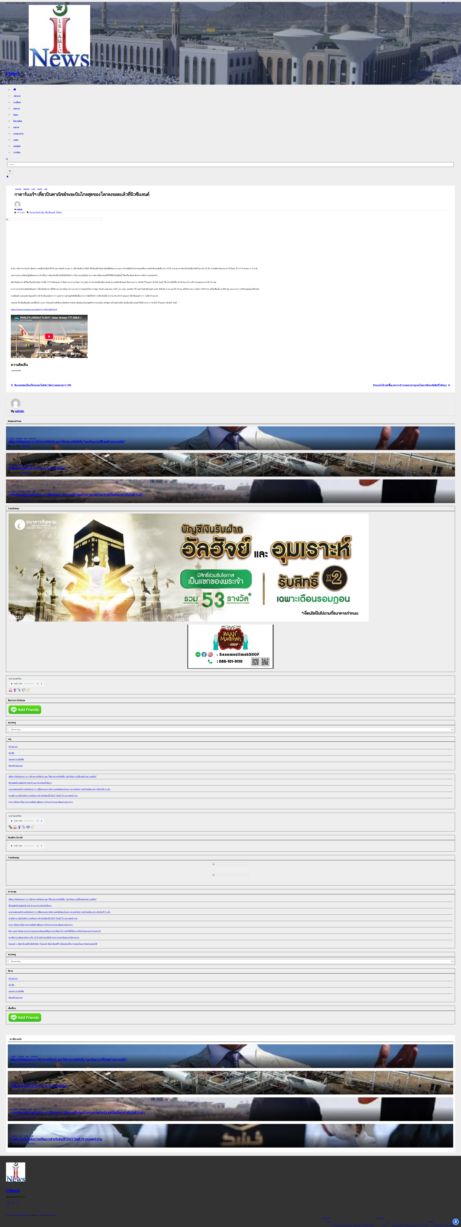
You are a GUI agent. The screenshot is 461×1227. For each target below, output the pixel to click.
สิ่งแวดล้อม (17, 121)
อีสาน (413, 1225)
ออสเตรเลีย (26, 189)
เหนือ (401, 1225)
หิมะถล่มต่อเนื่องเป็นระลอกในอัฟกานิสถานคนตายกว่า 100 (42, 385)
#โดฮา (59, 212)
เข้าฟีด (11, 753)
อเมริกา (349, 1225)
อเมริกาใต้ (356, 1225)
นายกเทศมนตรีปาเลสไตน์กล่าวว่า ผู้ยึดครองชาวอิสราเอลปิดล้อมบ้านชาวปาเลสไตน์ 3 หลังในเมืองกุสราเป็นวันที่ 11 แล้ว (75, 494)
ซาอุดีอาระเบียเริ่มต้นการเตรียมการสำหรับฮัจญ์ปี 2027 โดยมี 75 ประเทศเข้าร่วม (43, 795)
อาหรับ (33, 189)
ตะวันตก (425, 1225)
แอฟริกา (371, 1225)
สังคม (15, 115)
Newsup (40, 1215)
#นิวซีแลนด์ (50, 212)
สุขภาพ (16, 127)
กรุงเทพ (384, 1225)
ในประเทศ (380, 1218)
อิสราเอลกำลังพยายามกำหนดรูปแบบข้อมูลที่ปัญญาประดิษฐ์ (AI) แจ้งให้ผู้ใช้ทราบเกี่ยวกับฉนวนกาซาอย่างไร (55, 931)
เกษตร (15, 140)
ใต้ (388, 1222)
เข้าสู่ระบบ (13, 746)
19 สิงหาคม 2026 (19, 1117)
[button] (7, 159)
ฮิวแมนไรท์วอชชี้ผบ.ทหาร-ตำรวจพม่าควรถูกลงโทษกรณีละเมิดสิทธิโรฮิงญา (410, 385)
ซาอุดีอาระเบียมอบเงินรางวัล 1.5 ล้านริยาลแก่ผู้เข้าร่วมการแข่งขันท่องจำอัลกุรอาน (44, 937)
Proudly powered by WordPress (18, 1215)
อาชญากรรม (18, 133)
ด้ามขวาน (395, 1225)
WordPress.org (16, 765)
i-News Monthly (449, 1225)
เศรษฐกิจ (17, 146)
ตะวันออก (407, 1225)
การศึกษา (17, 102)
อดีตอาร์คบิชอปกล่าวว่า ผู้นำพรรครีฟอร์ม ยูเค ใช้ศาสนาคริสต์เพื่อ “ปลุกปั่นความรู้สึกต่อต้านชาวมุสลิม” (66, 441)
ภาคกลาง (418, 1225)
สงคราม (16, 108)
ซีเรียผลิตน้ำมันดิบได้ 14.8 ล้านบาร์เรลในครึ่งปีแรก (37, 468)
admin (19, 209)
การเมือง (16, 152)
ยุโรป (25, 438)
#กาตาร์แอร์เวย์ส (37, 212)
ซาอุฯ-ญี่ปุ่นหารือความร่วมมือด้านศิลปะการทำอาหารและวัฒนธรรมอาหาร (41, 802)
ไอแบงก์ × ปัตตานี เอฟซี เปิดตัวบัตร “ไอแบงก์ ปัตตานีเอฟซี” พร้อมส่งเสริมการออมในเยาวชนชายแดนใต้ (53, 944)
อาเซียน (334, 1225)
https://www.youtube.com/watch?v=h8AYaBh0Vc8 (34, 309)
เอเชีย (45, 189)
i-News (13, 73)
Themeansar (51, 1215)
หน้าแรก (17, 96)
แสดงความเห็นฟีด (16, 759)
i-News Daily (438, 1225)
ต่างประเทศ (18, 189)
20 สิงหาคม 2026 (19, 1064)
